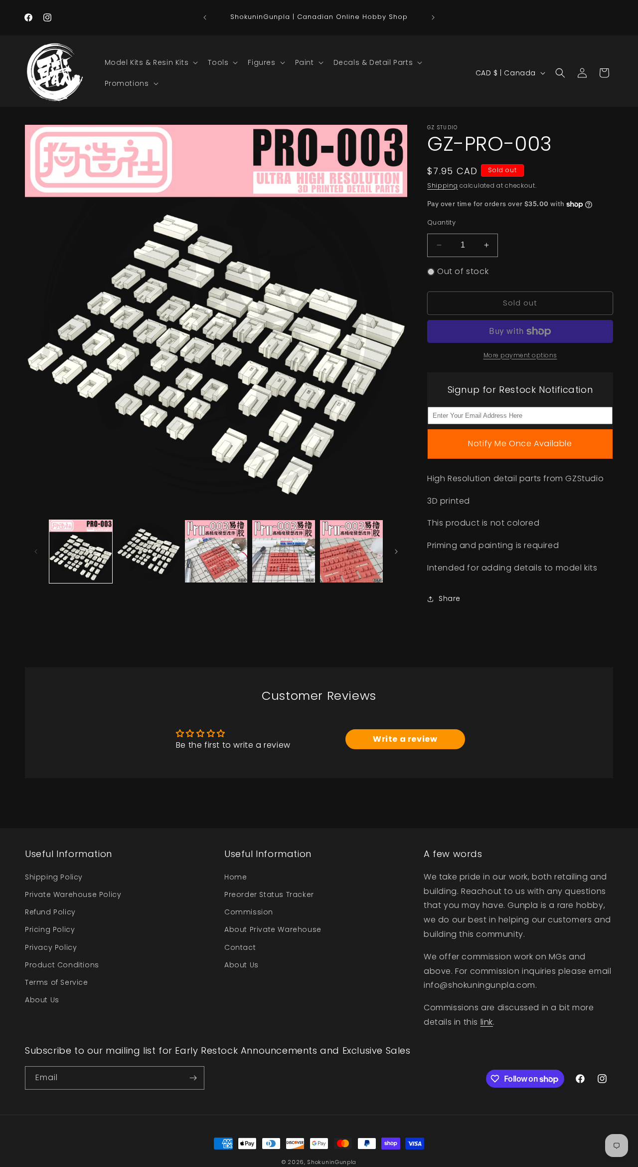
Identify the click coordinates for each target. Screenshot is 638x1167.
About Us (42, 1000)
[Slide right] (396, 552)
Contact (240, 947)
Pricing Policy (50, 929)
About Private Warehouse (272, 929)
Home (235, 877)
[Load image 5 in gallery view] (351, 551)
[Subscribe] (193, 1078)
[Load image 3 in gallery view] (216, 551)
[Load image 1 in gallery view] (80, 551)
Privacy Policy (51, 947)
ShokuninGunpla (331, 1162)
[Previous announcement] (205, 17)
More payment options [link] (520, 355)
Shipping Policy (54, 877)
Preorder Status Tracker (269, 894)
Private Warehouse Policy (73, 894)
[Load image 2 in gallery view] (148, 551)
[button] (150, 62)
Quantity (441, 222)
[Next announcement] (433, 17)
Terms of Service (56, 982)
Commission (248, 912)
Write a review (405, 739)
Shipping (442, 185)
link (486, 1022)
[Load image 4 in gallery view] (283, 551)
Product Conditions (62, 965)
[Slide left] (36, 552)
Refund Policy (50, 912)
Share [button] (450, 598)
